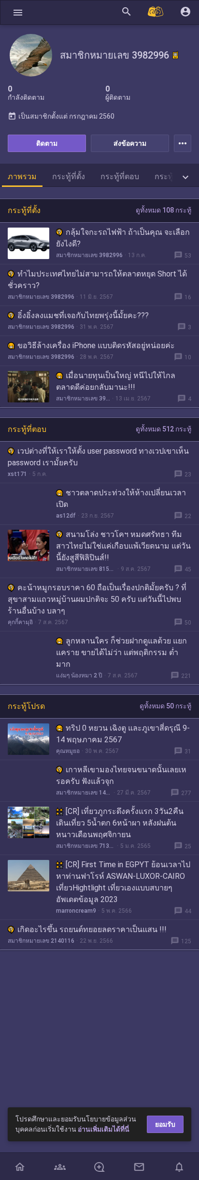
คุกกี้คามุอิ (20, 622)
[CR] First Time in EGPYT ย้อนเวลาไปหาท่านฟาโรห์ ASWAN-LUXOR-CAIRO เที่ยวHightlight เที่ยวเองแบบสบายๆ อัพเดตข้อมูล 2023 (123, 882)
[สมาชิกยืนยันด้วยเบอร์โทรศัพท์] (175, 55)
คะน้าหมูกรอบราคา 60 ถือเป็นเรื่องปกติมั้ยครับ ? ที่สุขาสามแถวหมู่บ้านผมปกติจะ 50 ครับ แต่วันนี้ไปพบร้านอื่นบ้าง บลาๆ (97, 599)
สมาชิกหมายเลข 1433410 (84, 792)
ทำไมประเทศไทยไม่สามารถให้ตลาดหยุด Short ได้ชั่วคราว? (97, 279)
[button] (17, 12)
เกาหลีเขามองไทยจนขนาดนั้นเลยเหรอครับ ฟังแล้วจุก (121, 775)
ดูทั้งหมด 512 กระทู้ (163, 429)
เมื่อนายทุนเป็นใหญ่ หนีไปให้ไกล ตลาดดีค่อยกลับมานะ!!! (115, 381)
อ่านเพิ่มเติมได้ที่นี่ (103, 1129)
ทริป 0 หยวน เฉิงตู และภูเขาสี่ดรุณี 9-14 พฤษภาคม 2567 (123, 733)
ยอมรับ (165, 1124)
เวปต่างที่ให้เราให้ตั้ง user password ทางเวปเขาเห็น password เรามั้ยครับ (98, 456)
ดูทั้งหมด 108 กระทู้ (163, 210)
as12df (66, 515)
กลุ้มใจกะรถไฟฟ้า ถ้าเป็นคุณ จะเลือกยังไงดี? (123, 238)
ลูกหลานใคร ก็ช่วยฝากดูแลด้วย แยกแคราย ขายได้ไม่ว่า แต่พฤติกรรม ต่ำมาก (121, 652)
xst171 (17, 474)
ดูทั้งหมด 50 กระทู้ (165, 706)
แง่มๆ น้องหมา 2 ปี (79, 675)
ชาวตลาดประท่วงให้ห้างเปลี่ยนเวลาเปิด (121, 498)
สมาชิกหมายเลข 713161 (85, 846)
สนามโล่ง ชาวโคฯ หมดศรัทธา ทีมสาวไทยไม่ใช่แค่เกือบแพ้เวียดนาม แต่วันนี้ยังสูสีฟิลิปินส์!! (123, 546)
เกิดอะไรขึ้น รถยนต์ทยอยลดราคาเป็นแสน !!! (92, 929)
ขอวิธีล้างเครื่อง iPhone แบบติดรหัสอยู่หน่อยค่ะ (96, 345)
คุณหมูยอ (68, 751)
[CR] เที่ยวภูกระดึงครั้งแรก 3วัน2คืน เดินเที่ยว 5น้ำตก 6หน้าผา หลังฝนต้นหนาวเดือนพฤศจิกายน (120, 823)
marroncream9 (76, 910)
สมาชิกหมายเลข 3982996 (89, 255)
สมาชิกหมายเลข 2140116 (41, 940)
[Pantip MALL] (156, 12)
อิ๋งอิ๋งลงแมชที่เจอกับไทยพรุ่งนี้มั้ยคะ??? (83, 315)
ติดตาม (46, 143)
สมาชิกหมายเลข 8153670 (85, 569)
